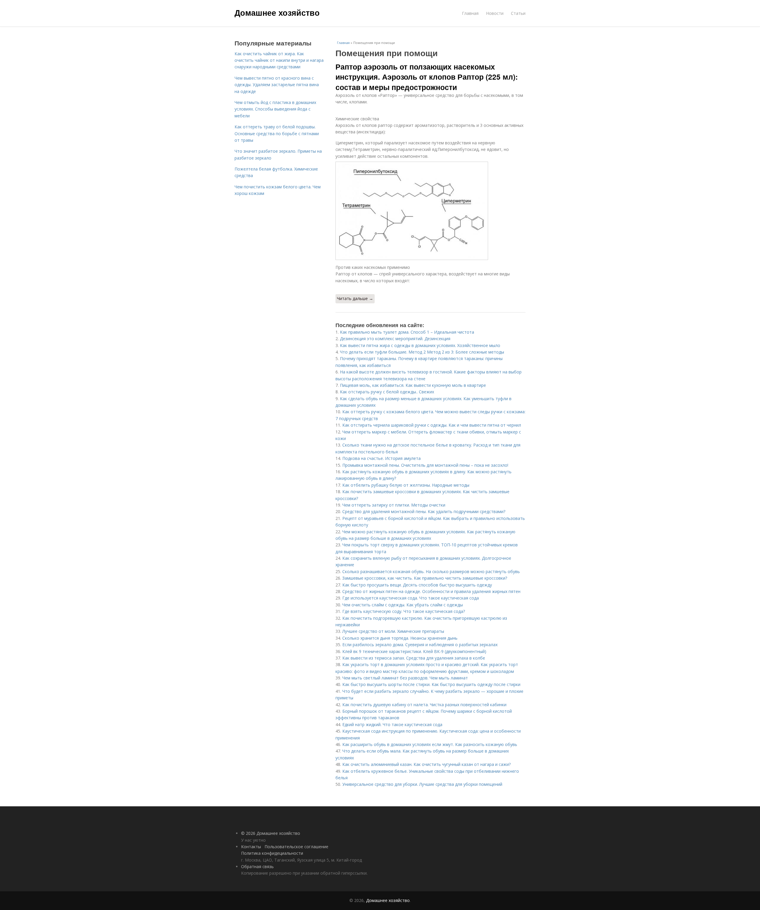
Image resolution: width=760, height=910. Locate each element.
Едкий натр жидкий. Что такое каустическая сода (392, 724)
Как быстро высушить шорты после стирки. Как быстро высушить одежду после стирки (431, 684)
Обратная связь (257, 866)
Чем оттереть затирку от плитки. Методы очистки (393, 505)
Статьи (518, 13)
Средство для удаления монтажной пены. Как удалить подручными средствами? (423, 511)
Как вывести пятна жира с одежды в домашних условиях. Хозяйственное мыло (420, 345)
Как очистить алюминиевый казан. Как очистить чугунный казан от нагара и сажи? (426, 764)
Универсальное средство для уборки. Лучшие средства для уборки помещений (422, 784)
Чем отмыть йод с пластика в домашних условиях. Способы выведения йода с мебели (275, 109)
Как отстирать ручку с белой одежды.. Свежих (387, 392)
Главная (470, 13)
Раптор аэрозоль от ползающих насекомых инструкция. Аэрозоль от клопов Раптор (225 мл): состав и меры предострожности (426, 76)
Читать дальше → (355, 298)
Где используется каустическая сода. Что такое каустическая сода (410, 598)
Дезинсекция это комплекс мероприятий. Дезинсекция (395, 338)
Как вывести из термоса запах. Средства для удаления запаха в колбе (413, 658)
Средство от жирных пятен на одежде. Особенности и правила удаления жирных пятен (431, 591)
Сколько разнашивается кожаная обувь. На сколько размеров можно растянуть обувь (431, 571)
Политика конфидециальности (272, 853)
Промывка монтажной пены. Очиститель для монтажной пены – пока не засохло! (425, 465)
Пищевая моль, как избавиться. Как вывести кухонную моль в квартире (413, 385)
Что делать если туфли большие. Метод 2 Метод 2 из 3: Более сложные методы (422, 352)
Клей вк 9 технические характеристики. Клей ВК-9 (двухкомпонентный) (414, 651)
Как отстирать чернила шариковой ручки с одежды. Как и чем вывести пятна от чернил (431, 425)
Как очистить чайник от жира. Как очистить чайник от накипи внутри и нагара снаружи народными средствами (279, 60)
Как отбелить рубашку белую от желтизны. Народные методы (405, 485)
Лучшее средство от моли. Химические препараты (393, 631)
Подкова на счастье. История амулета (381, 458)
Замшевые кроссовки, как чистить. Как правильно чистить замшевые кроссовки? (424, 578)
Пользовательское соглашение (296, 846)
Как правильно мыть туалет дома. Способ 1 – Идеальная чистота (407, 332)
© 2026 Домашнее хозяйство (270, 833)
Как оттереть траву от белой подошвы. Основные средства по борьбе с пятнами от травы (277, 133)
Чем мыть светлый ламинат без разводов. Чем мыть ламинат (405, 678)
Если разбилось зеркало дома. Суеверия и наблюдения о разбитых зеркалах (420, 644)
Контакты (251, 846)
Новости (495, 13)
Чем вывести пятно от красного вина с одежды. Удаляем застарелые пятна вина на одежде (277, 84)
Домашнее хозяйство (277, 12)
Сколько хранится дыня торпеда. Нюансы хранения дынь (399, 638)
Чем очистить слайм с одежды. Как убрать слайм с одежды (402, 605)
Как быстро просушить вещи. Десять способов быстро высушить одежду (417, 585)
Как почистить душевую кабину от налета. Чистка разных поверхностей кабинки (424, 704)
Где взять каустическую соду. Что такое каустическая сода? (403, 611)
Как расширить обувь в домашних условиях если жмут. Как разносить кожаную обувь (429, 744)
